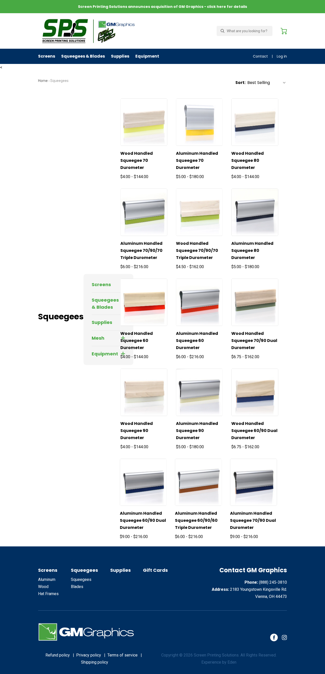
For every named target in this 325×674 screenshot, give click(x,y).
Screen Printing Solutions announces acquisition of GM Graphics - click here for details (162, 6)
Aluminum (46, 579)
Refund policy (57, 655)
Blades (77, 586)
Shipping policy (94, 662)
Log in (282, 56)
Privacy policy (88, 655)
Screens (46, 56)
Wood (43, 586)
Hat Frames (48, 593)
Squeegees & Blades (83, 56)
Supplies (120, 56)
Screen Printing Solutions (216, 655)
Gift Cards (155, 570)
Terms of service (122, 655)
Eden (232, 662)
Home (43, 81)
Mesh (98, 338)
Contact (260, 56)
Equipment (147, 56)
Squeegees (84, 570)
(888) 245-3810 (273, 582)
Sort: (240, 82)
